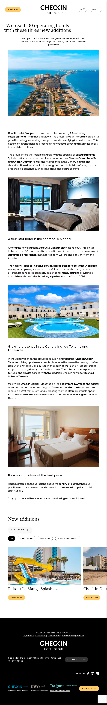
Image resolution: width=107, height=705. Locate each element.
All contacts (74, 659)
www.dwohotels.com (39, 690)
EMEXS (68, 632)
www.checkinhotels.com (18, 690)
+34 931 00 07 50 (15, 661)
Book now (13, 9)
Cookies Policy (54, 635)
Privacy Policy (41, 635)
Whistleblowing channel (73, 635)
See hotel (15, 597)
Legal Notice (28, 635)
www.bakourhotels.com (60, 691)
